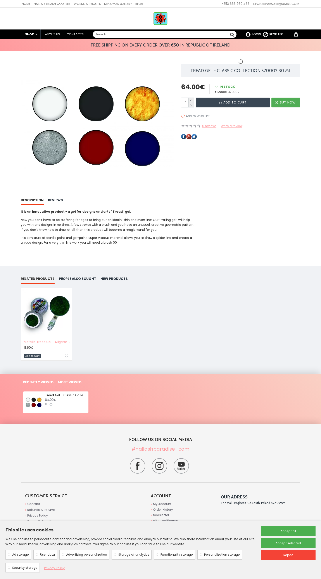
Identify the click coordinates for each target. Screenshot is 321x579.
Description (32, 200)
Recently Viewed (38, 382)
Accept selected (288, 543)
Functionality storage (176, 554)
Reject (288, 555)
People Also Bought (77, 279)
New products (114, 279)
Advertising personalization (86, 554)
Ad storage (20, 554)
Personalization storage (222, 554)
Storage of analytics (133, 554)
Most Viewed (69, 382)
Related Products (38, 279)
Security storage (24, 567)
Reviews (55, 200)
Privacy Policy (54, 568)
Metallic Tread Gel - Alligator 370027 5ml (47, 342)
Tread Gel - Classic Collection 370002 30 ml (66, 395)
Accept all (288, 531)
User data (47, 554)
